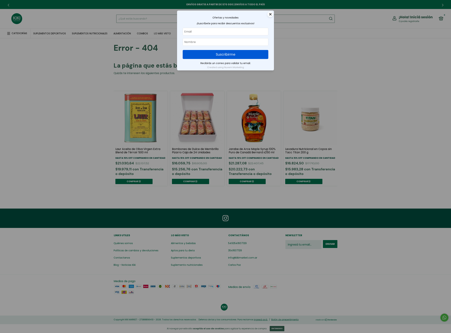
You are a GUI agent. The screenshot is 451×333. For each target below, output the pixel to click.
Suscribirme (225, 54)
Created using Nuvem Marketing (225, 67)
